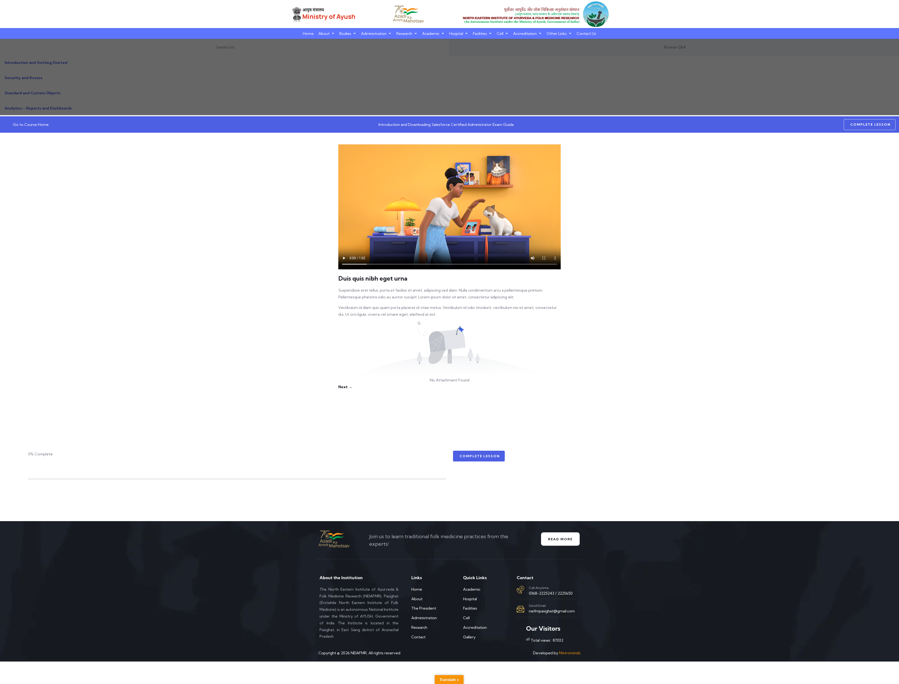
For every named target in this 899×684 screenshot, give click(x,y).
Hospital (456, 33)
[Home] (323, 14)
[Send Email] (520, 609)
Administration (374, 33)
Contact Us (586, 33)
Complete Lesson (870, 124)
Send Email (537, 606)
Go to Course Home (31, 124)
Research (404, 33)
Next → (345, 386)
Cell (500, 33)
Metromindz (570, 653)
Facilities (480, 33)
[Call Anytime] (520, 589)
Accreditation (525, 33)
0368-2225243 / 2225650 (551, 593)
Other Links (557, 33)
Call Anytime (539, 588)
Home (308, 33)
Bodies (345, 33)
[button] (326, 33)
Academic (430, 33)
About (324, 33)
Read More (560, 539)
